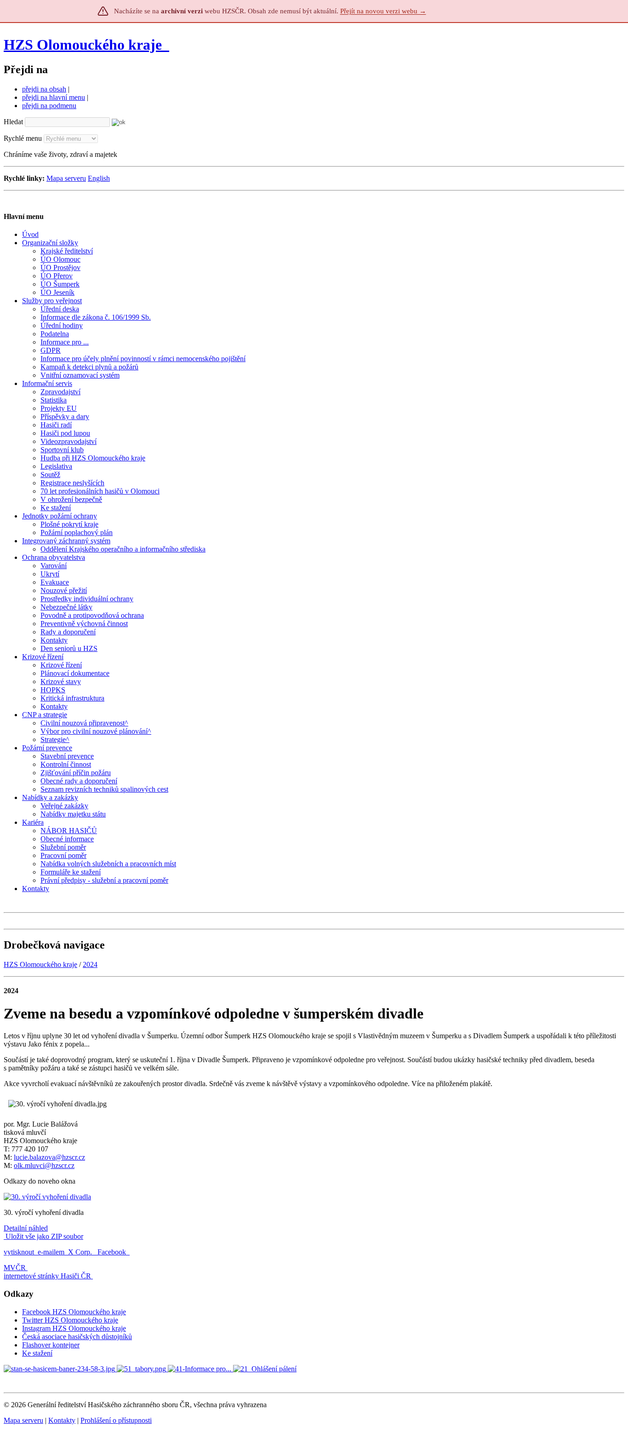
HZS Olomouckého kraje (83, 44)
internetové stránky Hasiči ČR (47, 1276)
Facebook (112, 1252)
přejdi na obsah (44, 89)
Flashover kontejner (51, 1345)
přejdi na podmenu (49, 105)
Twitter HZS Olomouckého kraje (70, 1320)
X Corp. (81, 1252)
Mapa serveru (66, 178)
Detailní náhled (26, 1228)
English (99, 178)
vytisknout (19, 1252)
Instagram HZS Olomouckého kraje (74, 1328)
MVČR (15, 1267)
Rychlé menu (23, 138)
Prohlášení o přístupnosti (116, 1420)
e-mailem (51, 1252)
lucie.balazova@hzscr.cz (49, 1157)
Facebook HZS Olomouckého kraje (74, 1312)
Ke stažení (37, 1353)
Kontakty (61, 1420)
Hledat (13, 122)
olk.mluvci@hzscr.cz (44, 1165)
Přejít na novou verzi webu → (383, 11)
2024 (90, 964)
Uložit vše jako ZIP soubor (43, 1236)
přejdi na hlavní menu (53, 97)
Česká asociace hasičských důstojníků (77, 1336)
